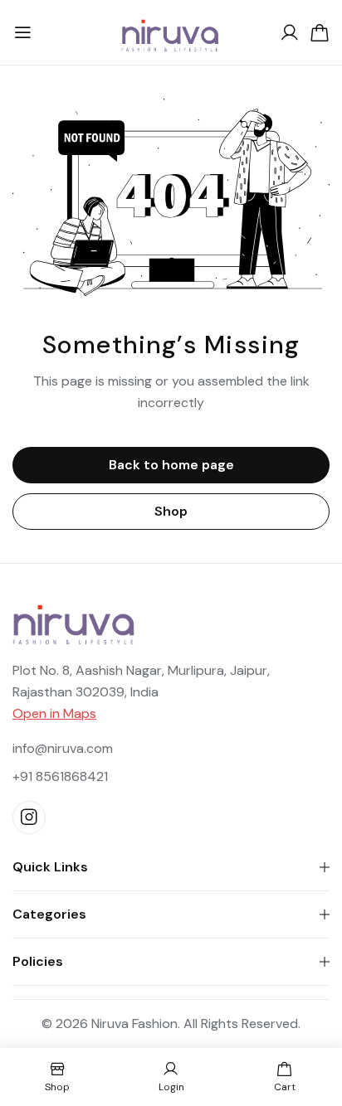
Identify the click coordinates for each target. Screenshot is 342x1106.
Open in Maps (54, 713)
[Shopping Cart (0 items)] (320, 33)
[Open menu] (22, 33)
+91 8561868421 (60, 776)
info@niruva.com (62, 748)
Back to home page (171, 464)
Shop (171, 511)
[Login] (290, 33)
